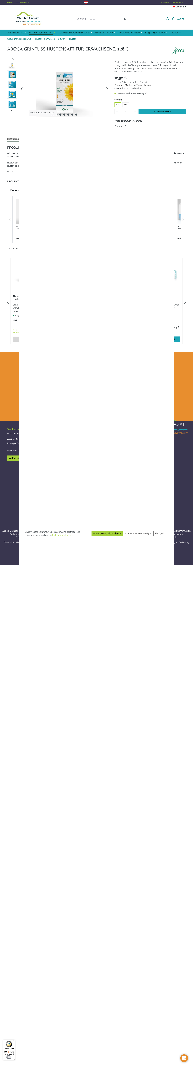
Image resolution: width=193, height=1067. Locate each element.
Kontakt (10, 2)
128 (117, 104)
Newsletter (165, 2)
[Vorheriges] (22, 89)
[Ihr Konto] (167, 18)
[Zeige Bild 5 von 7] (68, 115)
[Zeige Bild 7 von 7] (76, 115)
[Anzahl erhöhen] (135, 111)
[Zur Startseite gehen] (28, 18)
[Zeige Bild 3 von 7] (60, 115)
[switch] (8, 1057)
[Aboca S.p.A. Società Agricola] (178, 50)
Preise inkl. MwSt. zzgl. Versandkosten (132, 85)
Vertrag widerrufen (18, 458)
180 (125, 104)
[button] (9, 219)
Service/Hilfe (178, 2)
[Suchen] (125, 19)
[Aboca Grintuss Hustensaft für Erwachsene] (64, 89)
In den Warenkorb (162, 111)
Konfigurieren (161, 533)
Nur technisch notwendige (138, 533)
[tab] (14, 139)
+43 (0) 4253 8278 (22, 2)
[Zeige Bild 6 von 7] (72, 115)
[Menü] (13, 1041)
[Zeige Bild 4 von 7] (64, 115)
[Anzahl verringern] (117, 111)
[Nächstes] (107, 89)
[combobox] (99, 19)
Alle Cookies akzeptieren (107, 533)
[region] (58, 89)
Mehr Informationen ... (62, 535)
